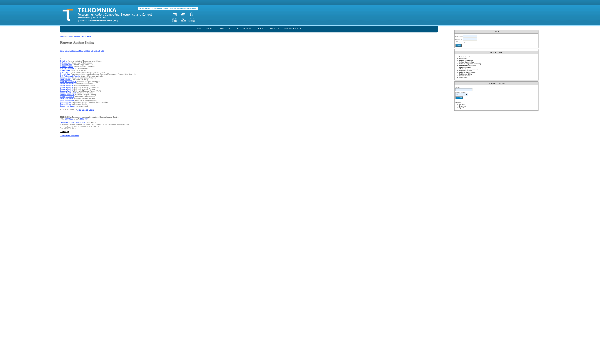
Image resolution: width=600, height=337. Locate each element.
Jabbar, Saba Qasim (67, 83)
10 (90, 110)
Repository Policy (465, 70)
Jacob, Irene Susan (67, 106)
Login (221, 28)
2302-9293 (84, 119)
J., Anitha (63, 61)
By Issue (462, 104)
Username (459, 36)
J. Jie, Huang (65, 72)
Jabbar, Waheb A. (66, 85)
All (103, 51)
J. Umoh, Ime (65, 74)
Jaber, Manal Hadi (67, 100)
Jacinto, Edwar (65, 102)
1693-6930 (69, 119)
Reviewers (463, 58)
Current (260, 28)
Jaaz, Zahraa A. (66, 80)
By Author (462, 106)
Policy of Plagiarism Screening (470, 64)
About (209, 28)
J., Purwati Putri (66, 65)
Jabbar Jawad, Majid (68, 93)
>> (93, 110)
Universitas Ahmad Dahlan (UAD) (73, 122)
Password (458, 39)
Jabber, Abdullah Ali (67, 97)
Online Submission (466, 62)
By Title (462, 108)
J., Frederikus (65, 63)
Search (247, 28)
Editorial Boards (465, 57)
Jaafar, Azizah (65, 78)
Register (233, 28)
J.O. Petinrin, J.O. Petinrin (70, 76)
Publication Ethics (465, 74)
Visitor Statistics (464, 76)
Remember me (464, 43)
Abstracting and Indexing (468, 69)
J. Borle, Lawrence (67, 68)
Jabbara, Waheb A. (67, 95)
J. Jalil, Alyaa (65, 70)
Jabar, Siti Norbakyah (68, 82)
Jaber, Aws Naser (66, 98)
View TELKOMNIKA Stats (69, 136)
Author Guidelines (466, 60)
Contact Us (463, 77)
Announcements (292, 28)
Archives (274, 28)
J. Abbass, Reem (66, 67)
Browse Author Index (82, 37)
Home (198, 28)
